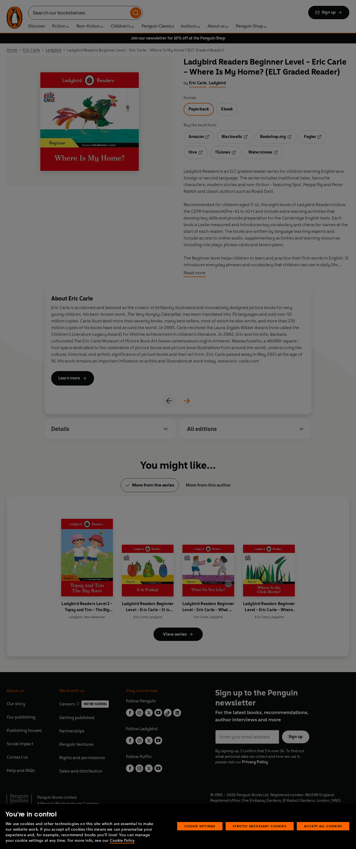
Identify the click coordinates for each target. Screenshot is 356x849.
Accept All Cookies (323, 826)
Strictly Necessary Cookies (259, 826)
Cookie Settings (200, 826)
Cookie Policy (122, 840)
